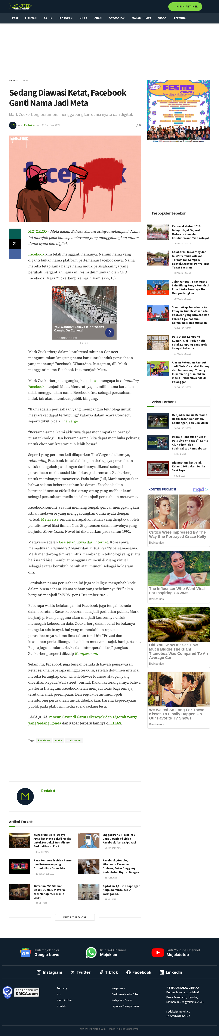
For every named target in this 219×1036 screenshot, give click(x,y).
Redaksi (29, 125)
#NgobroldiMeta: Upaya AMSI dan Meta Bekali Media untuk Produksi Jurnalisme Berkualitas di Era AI (52, 840)
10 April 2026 (42, 852)
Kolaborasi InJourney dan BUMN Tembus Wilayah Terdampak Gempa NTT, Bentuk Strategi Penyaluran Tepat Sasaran (191, 259)
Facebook (36, 254)
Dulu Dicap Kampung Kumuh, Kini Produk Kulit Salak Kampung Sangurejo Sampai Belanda (189, 342)
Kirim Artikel (187, 6)
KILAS (115, 723)
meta (58, 740)
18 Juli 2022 (111, 877)
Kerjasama (118, 988)
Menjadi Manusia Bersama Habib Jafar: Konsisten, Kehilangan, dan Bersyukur (190, 419)
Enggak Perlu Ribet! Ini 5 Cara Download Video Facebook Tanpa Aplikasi (119, 838)
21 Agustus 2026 (182, 353)
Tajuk (48, 18)
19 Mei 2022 (110, 899)
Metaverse (50, 519)
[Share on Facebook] (15, 254)
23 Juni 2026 (180, 453)
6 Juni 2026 (179, 475)
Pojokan (66, 18)
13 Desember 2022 (45, 873)
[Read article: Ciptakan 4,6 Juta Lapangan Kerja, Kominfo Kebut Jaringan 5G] (88, 892)
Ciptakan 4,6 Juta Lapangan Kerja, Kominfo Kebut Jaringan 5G (121, 890)
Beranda (14, 80)
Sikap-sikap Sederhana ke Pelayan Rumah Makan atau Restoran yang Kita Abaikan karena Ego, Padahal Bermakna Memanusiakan (190, 315)
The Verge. (70, 421)
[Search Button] (208, 6)
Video (162, 18)
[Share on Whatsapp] (15, 234)
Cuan (98, 18)
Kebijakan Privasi (122, 1000)
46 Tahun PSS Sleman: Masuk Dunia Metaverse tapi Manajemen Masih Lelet (50, 892)
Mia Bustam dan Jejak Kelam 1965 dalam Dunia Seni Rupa (188, 466)
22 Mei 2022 (41, 903)
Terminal (180, 18)
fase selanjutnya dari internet (83, 542)
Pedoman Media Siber (126, 994)
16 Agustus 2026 (182, 243)
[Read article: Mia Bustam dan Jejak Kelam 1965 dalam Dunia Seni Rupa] (158, 468)
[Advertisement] (109, 51)
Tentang (62, 988)
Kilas (83, 18)
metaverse (74, 740)
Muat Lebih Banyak (75, 917)
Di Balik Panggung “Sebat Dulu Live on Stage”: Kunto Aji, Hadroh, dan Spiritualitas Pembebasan (190, 442)
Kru (59, 994)
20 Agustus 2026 (182, 272)
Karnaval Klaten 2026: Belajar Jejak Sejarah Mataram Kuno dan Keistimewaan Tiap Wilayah (191, 232)
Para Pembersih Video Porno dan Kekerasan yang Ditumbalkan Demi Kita (53, 864)
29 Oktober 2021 (50, 125)
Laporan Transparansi (125, 1006)
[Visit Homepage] (21, 6)
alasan (93, 380)
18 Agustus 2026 (182, 387)
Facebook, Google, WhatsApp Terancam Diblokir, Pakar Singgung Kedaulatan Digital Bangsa (121, 866)
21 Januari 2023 (113, 847)
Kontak (61, 1006)
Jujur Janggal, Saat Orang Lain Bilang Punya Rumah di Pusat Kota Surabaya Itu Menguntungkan (190, 287)
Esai (15, 18)
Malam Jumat (141, 18)
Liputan (31, 18)
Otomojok (117, 18)
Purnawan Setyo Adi (89, 732)
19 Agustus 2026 (182, 298)
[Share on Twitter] (15, 244)
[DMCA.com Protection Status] (27, 992)
